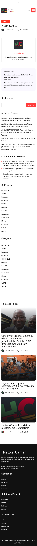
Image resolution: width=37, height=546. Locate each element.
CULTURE (4, 207)
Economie (4, 499)
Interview (4, 489)
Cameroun (4, 200)
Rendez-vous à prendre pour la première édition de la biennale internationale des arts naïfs (18, 85)
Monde (3, 221)
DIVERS (4, 211)
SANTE (3, 228)
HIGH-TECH (5, 217)
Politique (4, 506)
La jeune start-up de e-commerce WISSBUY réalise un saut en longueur (17, 386)
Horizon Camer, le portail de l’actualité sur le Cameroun (15, 426)
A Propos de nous (7, 520)
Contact (3, 523)
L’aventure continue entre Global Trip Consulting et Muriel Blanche (18, 76)
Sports (3, 231)
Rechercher (7, 98)
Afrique (3, 193)
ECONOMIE (5, 214)
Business (4, 197)
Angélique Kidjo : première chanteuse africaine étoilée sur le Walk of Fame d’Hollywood (16, 125)
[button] (33, 10)
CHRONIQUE (5, 204)
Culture (3, 503)
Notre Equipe (5, 526)
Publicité (4, 529)
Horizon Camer (9, 30)
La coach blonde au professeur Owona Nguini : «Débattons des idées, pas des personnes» (16, 119)
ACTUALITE (6, 21)
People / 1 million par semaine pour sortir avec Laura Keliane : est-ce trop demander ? (17, 176)
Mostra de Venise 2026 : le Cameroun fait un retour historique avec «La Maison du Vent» (18, 140)
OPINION (4, 224)
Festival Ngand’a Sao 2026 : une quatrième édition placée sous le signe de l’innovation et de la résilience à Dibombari (18, 147)
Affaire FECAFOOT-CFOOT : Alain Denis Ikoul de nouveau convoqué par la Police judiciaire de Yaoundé (17, 132)
